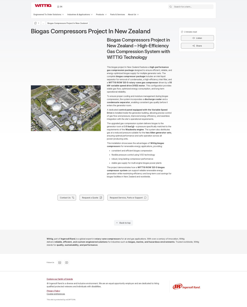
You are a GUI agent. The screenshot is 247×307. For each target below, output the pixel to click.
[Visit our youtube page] (66, 262)
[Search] (170, 6)
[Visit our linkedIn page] (59, 262)
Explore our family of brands (60, 279)
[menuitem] (49, 14)
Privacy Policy (53, 291)
